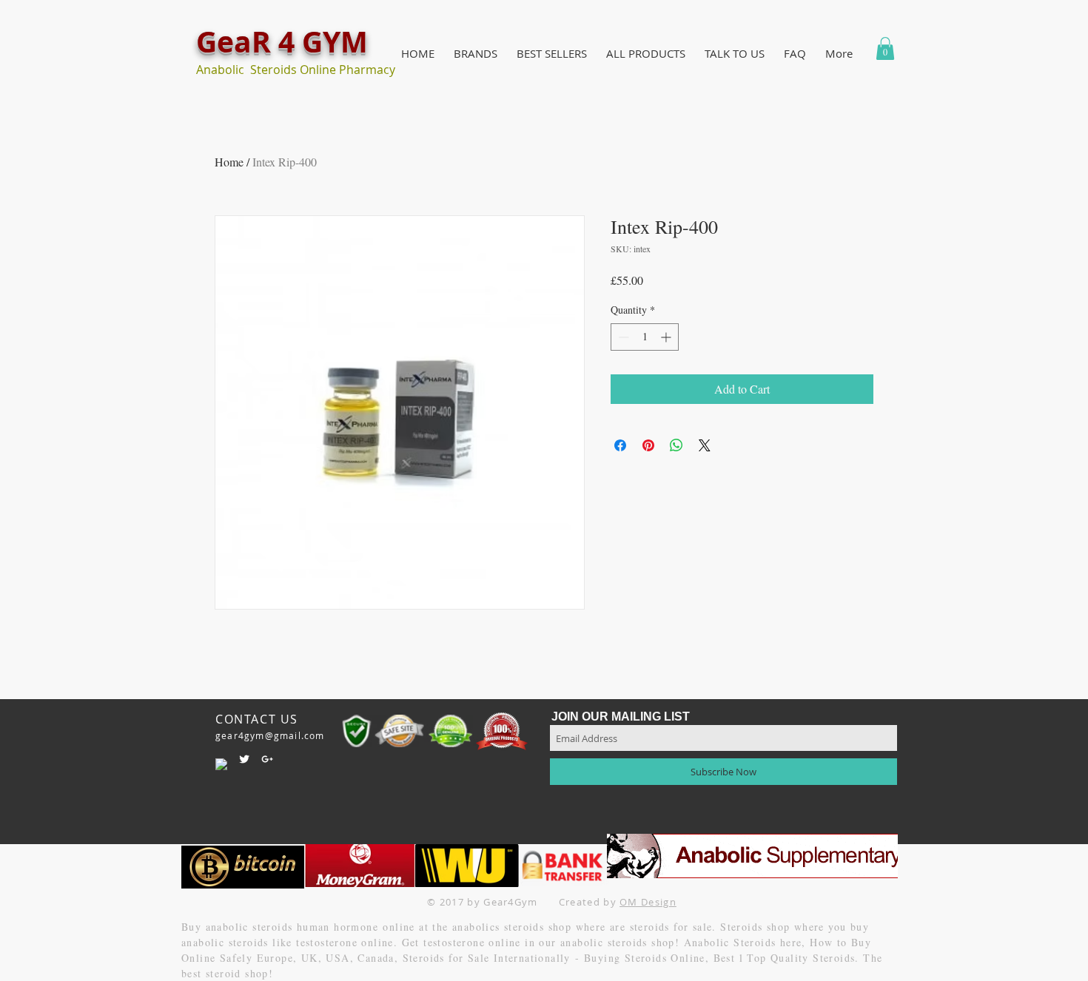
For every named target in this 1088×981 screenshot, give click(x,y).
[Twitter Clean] (244, 759)
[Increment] (667, 337)
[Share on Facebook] (620, 445)
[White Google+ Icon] (267, 759)
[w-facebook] (221, 764)
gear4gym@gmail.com (270, 735)
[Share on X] (704, 445)
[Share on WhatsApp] (676, 445)
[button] (475, 54)
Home (229, 161)
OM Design (647, 901)
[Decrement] (622, 337)
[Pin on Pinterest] (648, 445)
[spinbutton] (644, 337)
